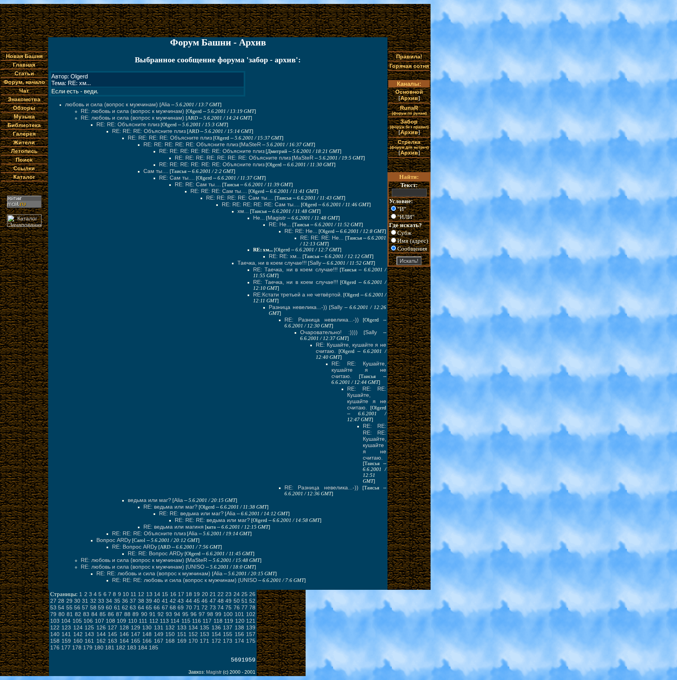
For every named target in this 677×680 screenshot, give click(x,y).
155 (227, 634)
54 (61, 607)
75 (228, 607)
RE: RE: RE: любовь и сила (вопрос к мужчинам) (175, 580)
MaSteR (251, 144)
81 (70, 614)
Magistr (277, 218)
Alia (165, 104)
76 (237, 607)
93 (169, 614)
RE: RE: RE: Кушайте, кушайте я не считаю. (366, 398)
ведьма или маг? (149, 500)
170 (193, 641)
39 (149, 601)
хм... (243, 211)
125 (89, 627)
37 (133, 601)
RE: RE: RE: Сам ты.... (218, 191)
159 (66, 641)
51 (244, 601)
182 (120, 647)
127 (112, 627)
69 (180, 607)
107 (99, 621)
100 (228, 614)
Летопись (24, 151)
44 (189, 601)
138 (239, 627)
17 (181, 594)
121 (250, 621)
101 (239, 614)
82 (78, 614)
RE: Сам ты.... (177, 178)
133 (181, 627)
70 (189, 607)
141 (66, 634)
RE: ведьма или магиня (173, 527)
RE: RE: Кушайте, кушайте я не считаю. (358, 369)
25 (244, 594)
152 (193, 634)
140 (55, 634)
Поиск (24, 159)
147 (135, 634)
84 (94, 614)
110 (132, 621)
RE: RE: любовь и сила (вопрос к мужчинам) (154, 573)
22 (220, 594)
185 (153, 647)
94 (177, 614)
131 (158, 627)
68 (173, 607)
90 (144, 614)
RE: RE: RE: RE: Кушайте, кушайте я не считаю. (374, 442)
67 (165, 607)
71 (197, 607)
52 (252, 601)
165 (135, 641)
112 (153, 621)
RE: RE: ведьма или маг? (191, 513)
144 (101, 634)
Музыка (24, 116)
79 (53, 614)
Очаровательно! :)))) (329, 332)
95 (185, 614)
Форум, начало (24, 82)
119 (228, 621)
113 (164, 621)
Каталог (24, 177)
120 (239, 621)
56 (77, 607)
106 (88, 621)
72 (204, 607)
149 (158, 634)
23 (228, 594)
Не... (259, 218)
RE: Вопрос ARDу (134, 547)
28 (61, 601)
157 (250, 634)
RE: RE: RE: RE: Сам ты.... (239, 198)
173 (227, 641)
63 (133, 607)
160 (78, 641)
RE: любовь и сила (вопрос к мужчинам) (133, 111)
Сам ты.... (155, 171)
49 (228, 601)
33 (101, 601)
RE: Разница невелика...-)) (321, 319)
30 (77, 601)
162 (101, 641)
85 (103, 614)
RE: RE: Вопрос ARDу (155, 553)
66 (157, 607)
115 (185, 621)
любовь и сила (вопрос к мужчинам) (112, 104)
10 (126, 594)
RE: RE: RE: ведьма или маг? (212, 520)
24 (237, 594)
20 (205, 594)
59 (101, 607)
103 (55, 621)
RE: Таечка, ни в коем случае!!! (295, 269)
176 (55, 647)
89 (135, 614)
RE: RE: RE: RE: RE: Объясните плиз (190, 144)
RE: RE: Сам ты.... (198, 184)
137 (227, 627)
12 (141, 594)
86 (111, 614)
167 (158, 641)
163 (112, 641)
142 (78, 634)
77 (244, 607)
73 (213, 607)
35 (117, 601)
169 (181, 641)
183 (131, 647)
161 (89, 641)
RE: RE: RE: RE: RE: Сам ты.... (261, 204)
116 (196, 621)
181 (109, 647)
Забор (409, 123)
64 (141, 607)
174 (239, 641)
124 (78, 627)
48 (220, 601)
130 (147, 627)
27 (53, 601)
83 (86, 614)
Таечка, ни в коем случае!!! (272, 263)
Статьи (24, 73)
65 (149, 607)
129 (135, 627)
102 (250, 614)
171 (204, 641)
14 (157, 594)
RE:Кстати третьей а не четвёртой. (297, 294)
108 (110, 621)
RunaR (409, 110)
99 (218, 614)
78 (252, 607)
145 (112, 634)
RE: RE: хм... (285, 256)
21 (213, 594)
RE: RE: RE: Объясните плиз (149, 131)
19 (197, 594)
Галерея (24, 134)
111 (143, 621)
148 (147, 634)
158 (55, 641)
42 (173, 601)
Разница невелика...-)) (298, 307)
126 (101, 627)
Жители (24, 142)
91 (152, 614)
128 (124, 627)
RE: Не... (280, 224)
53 (53, 607)
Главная (24, 65)
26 (252, 594)
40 (157, 601)
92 (160, 614)
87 (119, 614)
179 (87, 647)
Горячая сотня (409, 66)
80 (61, 614)
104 (66, 621)
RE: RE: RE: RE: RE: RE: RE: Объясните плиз (233, 158)
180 (98, 647)
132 (170, 627)
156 (239, 634)
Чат (24, 90)
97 (202, 614)
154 (216, 634)
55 (69, 607)
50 (237, 601)
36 (125, 601)
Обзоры (24, 108)
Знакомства (24, 99)
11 (133, 594)
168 (170, 641)
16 (173, 594)
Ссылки (24, 168)
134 (193, 627)
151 (181, 634)
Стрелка (409, 144)
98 (210, 614)
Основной (409, 92)
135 (204, 627)
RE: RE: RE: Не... (322, 238)
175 (250, 641)
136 (216, 627)
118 (218, 621)
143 (89, 634)
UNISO (196, 567)
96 (193, 614)
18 (189, 594)
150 (170, 634)
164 (124, 641)
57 (85, 607)
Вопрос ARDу (113, 540)
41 (165, 601)
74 (220, 607)
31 (85, 601)
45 (197, 601)
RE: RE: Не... (300, 231)
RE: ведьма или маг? (170, 507)
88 (127, 614)
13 (149, 594)
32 (93, 601)
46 (204, 601)
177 (66, 647)
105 (77, 621)
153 (204, 634)
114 (174, 621)
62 (125, 607)
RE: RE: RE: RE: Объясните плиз (170, 138)
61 (117, 607)
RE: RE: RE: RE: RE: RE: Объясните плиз (211, 151)
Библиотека (24, 125)
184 (142, 647)
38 (141, 601)
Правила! (409, 56)
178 (76, 647)
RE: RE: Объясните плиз (127, 124)
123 (66, 627)
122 (55, 627)
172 (216, 641)
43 (180, 601)
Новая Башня (24, 56)
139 (250, 627)
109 (121, 621)
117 (207, 621)
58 (93, 607)
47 (213, 601)
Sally (315, 263)
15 (165, 594)
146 (124, 634)
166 (147, 641)
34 (109, 601)
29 (69, 601)
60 (109, 607)
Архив (409, 98)
